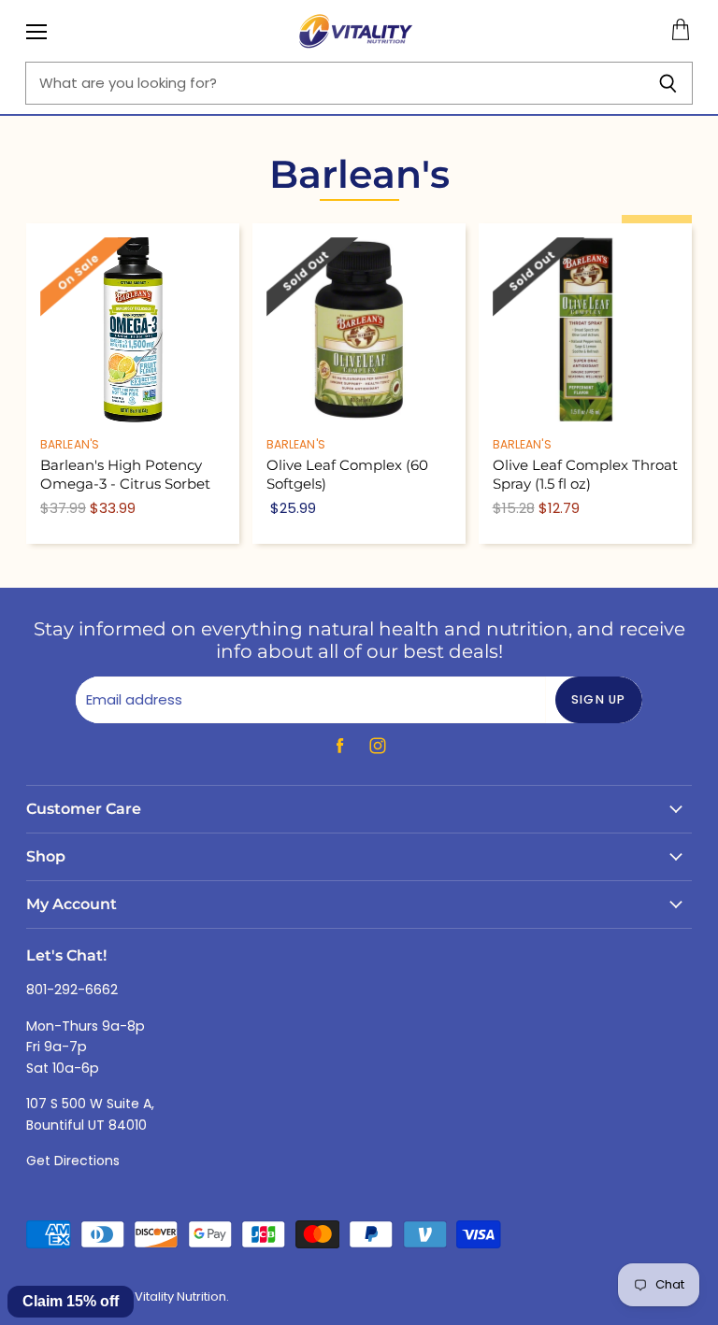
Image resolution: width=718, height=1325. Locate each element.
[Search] (668, 83)
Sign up (598, 699)
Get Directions (73, 1160)
